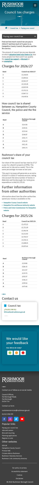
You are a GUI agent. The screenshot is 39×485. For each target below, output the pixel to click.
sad (23, 353)
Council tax (14, 28)
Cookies (19, 475)
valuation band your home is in (20, 55)
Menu (35, 5)
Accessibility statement (19, 471)
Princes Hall (6, 451)
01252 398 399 (7, 414)
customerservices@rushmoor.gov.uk (16, 410)
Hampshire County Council (11, 448)
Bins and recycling (8, 433)
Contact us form (8, 406)
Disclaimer (19, 478)
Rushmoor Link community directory (14, 458)
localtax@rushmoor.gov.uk (15, 312)
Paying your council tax (29, 28)
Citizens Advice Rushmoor (11, 453)
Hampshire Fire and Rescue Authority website (19, 205)
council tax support (12, 59)
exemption (8, 61)
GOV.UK (4, 445)
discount (24, 59)
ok (16, 353)
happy (10, 353)
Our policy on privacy (19, 468)
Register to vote (7, 438)
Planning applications (9, 435)
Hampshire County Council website (16, 202)
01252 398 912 (11, 309)
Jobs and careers (7, 430)
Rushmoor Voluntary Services (12, 456)
